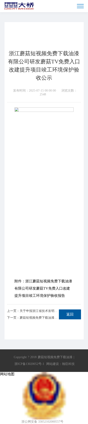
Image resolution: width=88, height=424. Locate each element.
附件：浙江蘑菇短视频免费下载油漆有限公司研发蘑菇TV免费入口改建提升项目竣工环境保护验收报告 (43, 288)
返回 (70, 314)
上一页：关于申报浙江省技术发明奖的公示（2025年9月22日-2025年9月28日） (33, 311)
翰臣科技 (68, 364)
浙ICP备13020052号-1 (29, 364)
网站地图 (7, 374)
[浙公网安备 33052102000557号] (44, 374)
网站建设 (52, 364)
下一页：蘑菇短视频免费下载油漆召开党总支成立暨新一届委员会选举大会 (33, 317)
